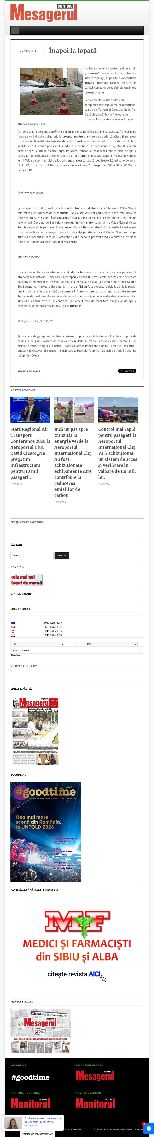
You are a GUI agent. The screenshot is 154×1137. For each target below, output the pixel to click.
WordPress (113, 1129)
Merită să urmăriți (23, 666)
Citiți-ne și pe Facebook (27, 522)
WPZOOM (139, 1129)
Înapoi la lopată (73, 50)
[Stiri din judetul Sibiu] (43, 12)
